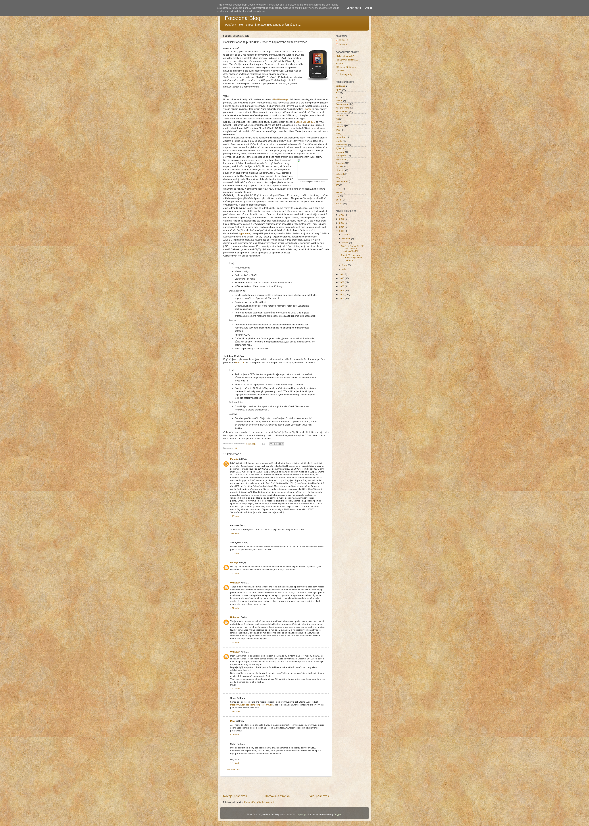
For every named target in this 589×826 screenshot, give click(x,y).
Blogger (337, 814)
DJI (337, 97)
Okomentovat (233, 769)
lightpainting (342, 145)
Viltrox (339, 192)
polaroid (340, 174)
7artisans (340, 86)
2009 (342, 282)
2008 (342, 286)
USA (338, 189)
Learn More (354, 7)
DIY (337, 93)
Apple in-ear (244, 233)
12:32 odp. (235, 553)
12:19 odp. (235, 763)
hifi (235, 448)
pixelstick (340, 170)
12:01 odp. (235, 712)
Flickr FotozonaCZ (345, 56)
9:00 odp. (234, 734)
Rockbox (239, 362)
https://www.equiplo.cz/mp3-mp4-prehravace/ (252, 705)
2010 (342, 278)
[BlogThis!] (273, 443)
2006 (342, 294)
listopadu (346, 238)
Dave (232, 721)
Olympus (340, 163)
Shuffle (307, 109)
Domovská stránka (277, 796)
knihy (338, 133)
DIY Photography (344, 74)
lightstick (340, 148)
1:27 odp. (234, 573)
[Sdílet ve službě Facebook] (279, 443)
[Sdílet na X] (276, 443)
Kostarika (340, 137)
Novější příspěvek (235, 796)
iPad (338, 130)
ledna (345, 269)
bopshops (301, 814)
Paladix (339, 63)
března (345, 242)
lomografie (341, 156)
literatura (340, 152)
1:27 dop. (234, 516)
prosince (346, 234)
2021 (342, 219)
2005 (342, 298)
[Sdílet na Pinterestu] (282, 443)
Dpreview (340, 71)
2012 (342, 231)
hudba (339, 122)
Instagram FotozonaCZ (347, 60)
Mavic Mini (341, 159)
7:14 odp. (234, 642)
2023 (342, 215)
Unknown (235, 583)
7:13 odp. (234, 608)
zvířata (339, 203)
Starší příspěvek (318, 796)
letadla (339, 141)
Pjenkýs (234, 459)
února (345, 265)
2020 (342, 223)
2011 (342, 274)
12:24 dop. (235, 689)
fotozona (343, 44)
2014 (342, 227)
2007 (342, 290)
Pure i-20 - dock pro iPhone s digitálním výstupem (351, 257)
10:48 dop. (235, 533)
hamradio (340, 115)
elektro (339, 100)
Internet (339, 126)
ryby (338, 178)
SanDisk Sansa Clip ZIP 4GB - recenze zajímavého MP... (352, 248)
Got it (368, 7)
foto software (342, 104)
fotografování (342, 108)
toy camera (341, 181)
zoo (337, 196)
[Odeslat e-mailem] (270, 443)
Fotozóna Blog (242, 18)
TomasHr (343, 40)
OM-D (339, 166)
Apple (338, 89)
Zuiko (338, 200)
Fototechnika (342, 111)
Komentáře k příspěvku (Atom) (259, 802)
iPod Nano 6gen (281, 99)
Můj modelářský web (346, 67)
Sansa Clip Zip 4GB (305, 122)
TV (337, 185)
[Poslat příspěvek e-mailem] (263, 444)
